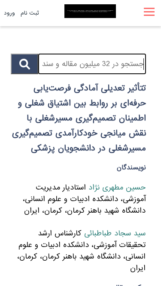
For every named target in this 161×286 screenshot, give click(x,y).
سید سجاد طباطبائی (114, 233)
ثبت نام (30, 13)
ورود (9, 13)
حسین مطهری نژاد (116, 187)
